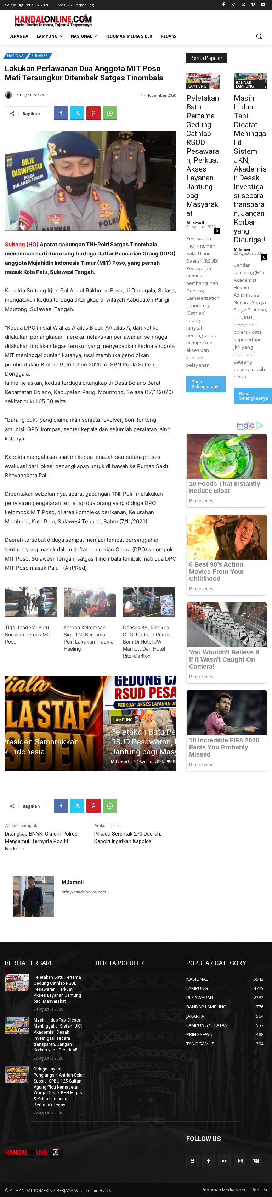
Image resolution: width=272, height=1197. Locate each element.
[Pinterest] (93, 113)
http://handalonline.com (84, 891)
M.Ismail (55, 94)
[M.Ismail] (9, 95)
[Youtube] (263, 5)
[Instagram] (234, 5)
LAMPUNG (25, 720)
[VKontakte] (256, 1161)
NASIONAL (16, 55)
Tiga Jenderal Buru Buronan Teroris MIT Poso (28, 634)
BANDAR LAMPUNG (245, 84)
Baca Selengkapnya (206, 384)
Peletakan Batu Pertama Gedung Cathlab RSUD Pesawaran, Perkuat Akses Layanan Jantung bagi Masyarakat (86, 741)
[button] (258, 36)
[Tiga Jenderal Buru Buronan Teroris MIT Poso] (31, 602)
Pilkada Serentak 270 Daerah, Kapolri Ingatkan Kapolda (127, 837)
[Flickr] (224, 1161)
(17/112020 (157, 392)
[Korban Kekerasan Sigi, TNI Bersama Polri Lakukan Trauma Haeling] (89, 602)
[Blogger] (192, 1161)
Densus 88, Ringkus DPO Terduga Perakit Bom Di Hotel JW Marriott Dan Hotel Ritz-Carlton (147, 641)
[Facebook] (224, 5)
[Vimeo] (253, 5)
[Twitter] (243, 5)
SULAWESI (40, 55)
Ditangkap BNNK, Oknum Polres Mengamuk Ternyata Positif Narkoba (41, 841)
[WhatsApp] (110, 113)
